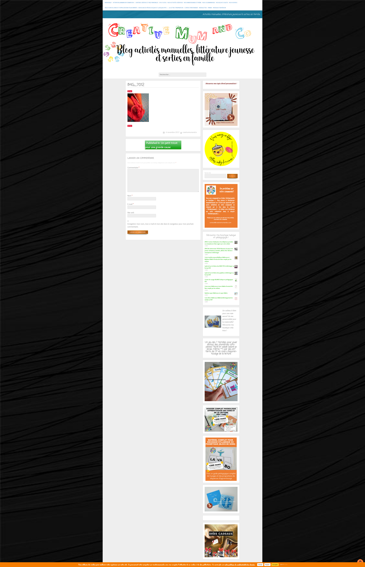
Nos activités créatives (175, 2)
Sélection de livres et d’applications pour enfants (121, 8)
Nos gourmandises (208, 2)
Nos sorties (233, 2)
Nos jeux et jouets (222, 2)
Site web (130, 212)
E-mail (130, 204)
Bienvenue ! (108, 2)
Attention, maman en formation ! (123, 2)
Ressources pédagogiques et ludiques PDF (152, 8)
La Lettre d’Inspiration (176, 8)
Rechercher (208, 173)
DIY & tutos (162, 2)
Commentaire (133, 167)
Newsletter (203, 8)
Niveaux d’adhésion (219, 8)
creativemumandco (189, 132)
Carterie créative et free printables (146, 2)
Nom (129, 196)
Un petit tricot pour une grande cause (161, 145)
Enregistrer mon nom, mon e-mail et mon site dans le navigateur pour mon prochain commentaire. (160, 225)
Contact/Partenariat (191, 8)
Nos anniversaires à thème (192, 2)
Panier (210, 8)
